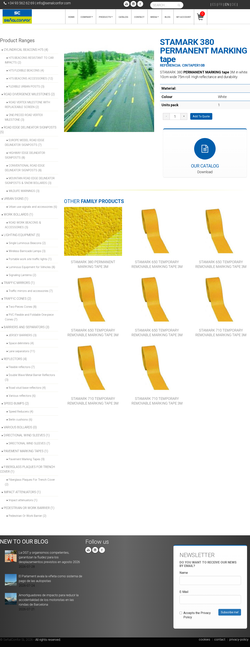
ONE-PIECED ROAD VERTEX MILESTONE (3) (24, 117)
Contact (139, 17)
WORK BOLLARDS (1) (18, 214)
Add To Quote (201, 116)
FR (220, 4)
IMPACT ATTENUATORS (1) (22, 492)
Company (85, 17)
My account (183, 17)
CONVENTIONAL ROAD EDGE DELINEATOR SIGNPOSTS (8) (25, 168)
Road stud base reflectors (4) (27, 387)
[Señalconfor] (17, 16)
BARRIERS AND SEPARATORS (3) (26, 327)
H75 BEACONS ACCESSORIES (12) (31, 78)
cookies (204, 639)
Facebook (140, 4)
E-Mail (183, 592)
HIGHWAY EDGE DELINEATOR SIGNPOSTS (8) (25, 155)
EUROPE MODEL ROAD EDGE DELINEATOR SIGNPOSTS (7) (24, 142)
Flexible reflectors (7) (22, 367)
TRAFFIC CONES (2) (17, 298)
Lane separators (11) (22, 351)
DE (234, 4)
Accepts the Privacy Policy (197, 615)
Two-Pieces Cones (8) (23, 306)
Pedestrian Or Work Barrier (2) (27, 516)
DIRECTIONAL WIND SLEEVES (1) (27, 435)
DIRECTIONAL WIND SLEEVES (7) (29, 443)
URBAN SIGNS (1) (16, 199)
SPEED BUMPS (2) (16, 403)
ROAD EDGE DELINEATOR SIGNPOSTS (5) (28, 130)
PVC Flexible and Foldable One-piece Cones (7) (29, 317)
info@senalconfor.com (54, 3)
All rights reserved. (48, 640)
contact (219, 639)
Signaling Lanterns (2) (22, 275)
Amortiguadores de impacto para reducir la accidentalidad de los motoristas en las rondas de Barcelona (49, 599)
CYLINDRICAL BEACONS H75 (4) (26, 50)
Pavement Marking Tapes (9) (27, 459)
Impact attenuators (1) (23, 500)
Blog (167, 17)
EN (227, 4)
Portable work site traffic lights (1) (30, 259)
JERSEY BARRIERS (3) (23, 335)
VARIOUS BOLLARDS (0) (20, 427)
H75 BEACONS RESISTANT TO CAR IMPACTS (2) (29, 60)
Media (153, 17)
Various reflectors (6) (22, 395)
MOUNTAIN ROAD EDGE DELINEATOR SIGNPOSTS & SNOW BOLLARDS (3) (30, 180)
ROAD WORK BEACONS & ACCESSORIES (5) (23, 225)
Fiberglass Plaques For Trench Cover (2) (30, 482)
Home (71, 17)
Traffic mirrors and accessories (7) (31, 291)
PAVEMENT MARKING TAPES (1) (26, 451)
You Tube (126, 4)
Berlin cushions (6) (20, 419)
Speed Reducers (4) (21, 411)
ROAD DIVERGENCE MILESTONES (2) (29, 94)
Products (105, 17)
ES (214, 4)
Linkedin (133, 4)
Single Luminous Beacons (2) (27, 243)
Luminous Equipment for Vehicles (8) (32, 267)
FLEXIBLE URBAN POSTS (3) (26, 86)
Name (183, 573)
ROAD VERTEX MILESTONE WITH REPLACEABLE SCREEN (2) (27, 105)
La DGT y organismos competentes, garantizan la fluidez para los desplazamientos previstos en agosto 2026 (49, 557)
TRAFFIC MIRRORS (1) (19, 283)
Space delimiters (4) (21, 343)
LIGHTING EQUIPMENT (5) (22, 235)
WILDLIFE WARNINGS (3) (24, 191)
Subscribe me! (229, 612)
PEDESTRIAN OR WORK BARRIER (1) (29, 508)
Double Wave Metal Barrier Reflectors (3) (30, 377)
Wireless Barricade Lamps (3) (27, 251)
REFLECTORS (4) (15, 359)
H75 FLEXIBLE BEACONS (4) (26, 70)
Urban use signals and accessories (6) (33, 207)
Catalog (123, 17)
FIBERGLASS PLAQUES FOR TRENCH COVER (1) (27, 469)
